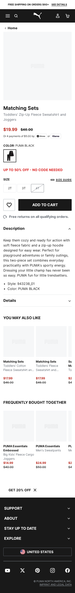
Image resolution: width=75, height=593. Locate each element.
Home (13, 28)
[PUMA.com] (37, 16)
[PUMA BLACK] (9, 155)
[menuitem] (7, 570)
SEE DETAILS (59, 4)
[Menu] (7, 16)
